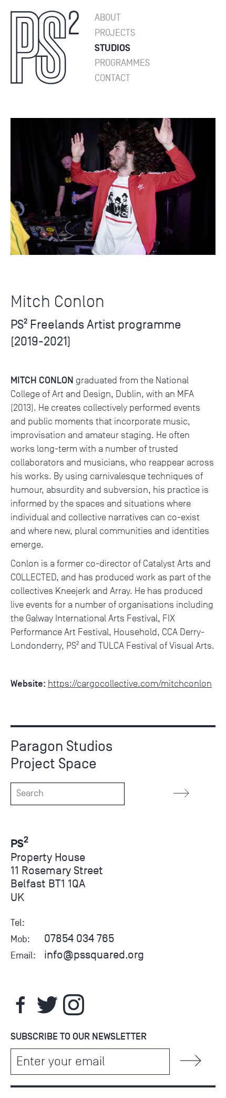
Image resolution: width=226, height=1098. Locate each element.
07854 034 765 (79, 938)
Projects (115, 32)
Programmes (122, 62)
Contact (112, 78)
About (108, 17)
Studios (112, 48)
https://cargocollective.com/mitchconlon (130, 683)
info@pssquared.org (94, 954)
